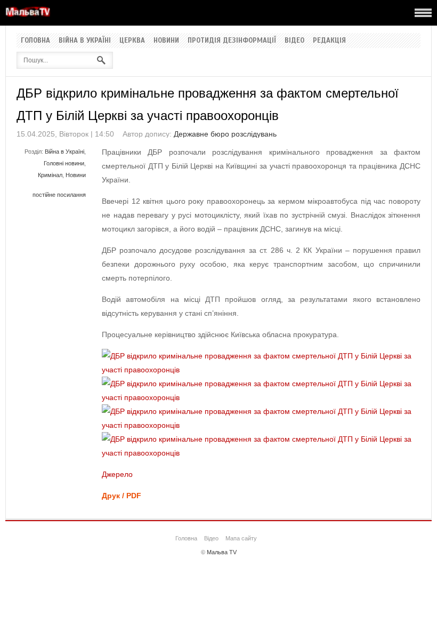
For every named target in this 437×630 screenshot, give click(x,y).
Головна (35, 40)
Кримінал (50, 175)
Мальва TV (222, 552)
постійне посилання (59, 195)
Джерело (117, 474)
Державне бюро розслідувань (225, 134)
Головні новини (64, 163)
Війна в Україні (85, 40)
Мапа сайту (241, 538)
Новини (166, 40)
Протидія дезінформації (232, 40)
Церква (132, 40)
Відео (294, 40)
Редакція (329, 40)
